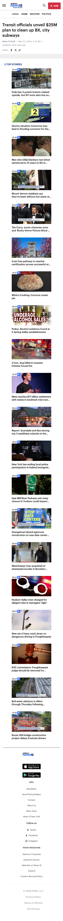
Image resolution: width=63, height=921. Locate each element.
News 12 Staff (8, 42)
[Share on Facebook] (11, 50)
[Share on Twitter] (15, 50)
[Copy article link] (19, 50)
